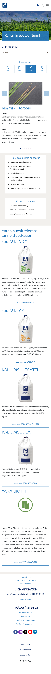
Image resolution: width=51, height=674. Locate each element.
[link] (8, 69)
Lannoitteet (26, 577)
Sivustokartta (25, 584)
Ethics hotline (25, 655)
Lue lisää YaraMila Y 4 (25, 362)
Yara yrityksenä (25, 613)
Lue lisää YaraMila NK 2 (25, 303)
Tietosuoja (25, 645)
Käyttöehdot (25, 650)
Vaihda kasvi (10, 47)
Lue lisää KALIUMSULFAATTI (25, 424)
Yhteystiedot (25, 599)
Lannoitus (25, 616)
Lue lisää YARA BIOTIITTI (25, 562)
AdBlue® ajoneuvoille (25, 624)
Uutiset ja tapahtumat (25, 620)
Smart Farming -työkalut (25, 581)
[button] (4, 93)
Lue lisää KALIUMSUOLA (25, 483)
